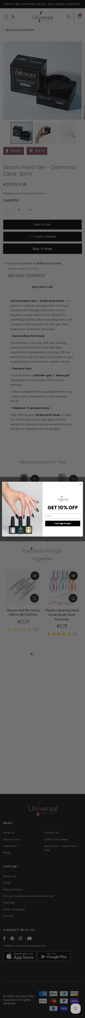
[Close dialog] (80, 484)
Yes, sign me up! (63, 523)
